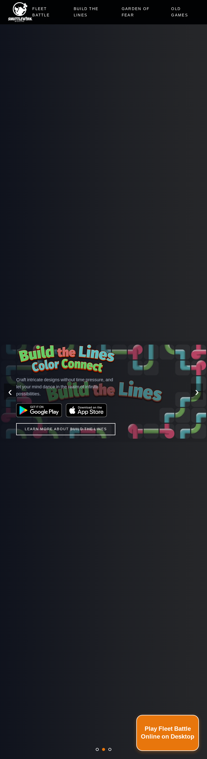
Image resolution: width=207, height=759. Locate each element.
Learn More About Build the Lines (66, 429)
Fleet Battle (41, 12)
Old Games (179, 12)
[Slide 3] (109, 749)
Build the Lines (86, 12)
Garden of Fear (136, 12)
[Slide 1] (97, 749)
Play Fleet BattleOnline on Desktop (167, 732)
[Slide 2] (103, 749)
